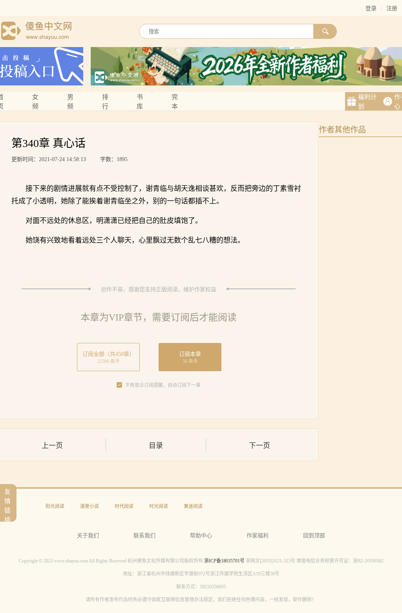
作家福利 (258, 536)
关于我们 (88, 536)
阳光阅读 (55, 506)
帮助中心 (201, 536)
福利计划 (367, 102)
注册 (391, 8)
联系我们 (144, 536)
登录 (370, 8)
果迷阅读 (193, 506)
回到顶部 (314, 536)
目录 (156, 446)
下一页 (259, 446)
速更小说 (89, 506)
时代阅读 (124, 506)
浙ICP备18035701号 (224, 561)
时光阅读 (158, 506)
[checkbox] (119, 385)
